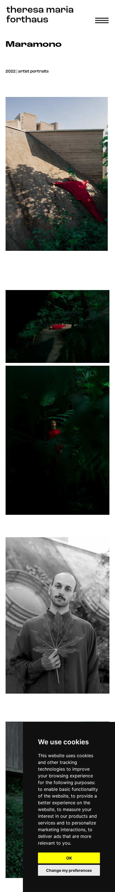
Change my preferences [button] (69, 870)
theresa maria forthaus (40, 15)
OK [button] (69, 858)
